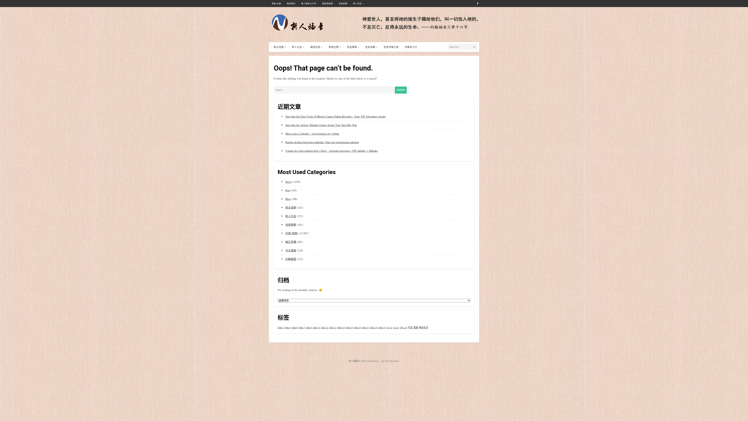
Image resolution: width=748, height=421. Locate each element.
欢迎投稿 (343, 3)
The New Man (392, 361)
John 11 (316, 327)
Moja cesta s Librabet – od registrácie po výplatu (312, 133)
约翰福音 (290, 259)
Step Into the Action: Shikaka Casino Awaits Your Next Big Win (321, 125)
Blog (288, 199)
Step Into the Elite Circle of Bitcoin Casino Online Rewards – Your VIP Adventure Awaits (335, 116)
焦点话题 (279, 47)
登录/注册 (276, 3)
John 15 (349, 327)
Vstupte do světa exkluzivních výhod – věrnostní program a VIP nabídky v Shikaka (331, 151)
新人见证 (297, 47)
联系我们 (291, 3)
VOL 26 (403, 327)
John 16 (357, 327)
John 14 (341, 327)
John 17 (365, 327)
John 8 (309, 327)
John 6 (295, 327)
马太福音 (290, 250)
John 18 (373, 327)
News (288, 182)
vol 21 (389, 327)
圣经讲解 (370, 47)
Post (287, 190)
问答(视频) (291, 233)
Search (401, 90)
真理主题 (334, 47)
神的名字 (423, 327)
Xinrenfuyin (372, 361)
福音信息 (315, 47)
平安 (410, 327)
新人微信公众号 (308, 3)
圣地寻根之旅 (391, 47)
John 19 (381, 327)
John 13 (332, 327)
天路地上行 (411, 47)
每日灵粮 (290, 242)
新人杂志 (357, 3)
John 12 (324, 327)
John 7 (302, 327)
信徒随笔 (352, 47)
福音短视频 (327, 3)
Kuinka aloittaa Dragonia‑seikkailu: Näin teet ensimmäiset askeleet (322, 142)
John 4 (288, 327)
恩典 (415, 327)
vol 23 (396, 327)
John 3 (281, 327)
